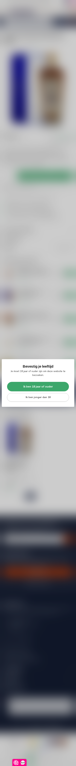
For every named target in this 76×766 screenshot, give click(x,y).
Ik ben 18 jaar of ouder (38, 386)
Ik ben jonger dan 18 (38, 397)
